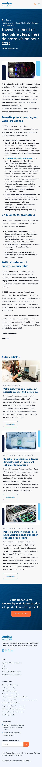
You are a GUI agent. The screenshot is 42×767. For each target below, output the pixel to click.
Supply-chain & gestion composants (14, 706)
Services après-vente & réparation (13, 709)
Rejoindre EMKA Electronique (12, 663)
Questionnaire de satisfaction (11, 675)
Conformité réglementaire (10, 694)
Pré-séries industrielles (9, 691)
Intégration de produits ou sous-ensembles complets (19, 700)
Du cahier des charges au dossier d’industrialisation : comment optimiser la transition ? (20, 462)
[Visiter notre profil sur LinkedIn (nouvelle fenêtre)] (3, 650)
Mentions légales (27, 753)
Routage (20, 455)
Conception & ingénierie (10, 685)
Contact (4, 669)
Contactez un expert (21, 613)
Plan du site (18, 755)
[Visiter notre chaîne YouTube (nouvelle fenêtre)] (12, 650)
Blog (7, 20)
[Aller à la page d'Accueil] (7, 4)
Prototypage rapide (8, 715)
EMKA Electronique (9, 455)
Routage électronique (9, 688)
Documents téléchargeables (11, 672)
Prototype (6, 385)
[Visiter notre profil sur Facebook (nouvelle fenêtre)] (6, 650)
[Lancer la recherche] (35, 4)
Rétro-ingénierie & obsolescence (13, 712)
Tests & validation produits (10, 703)
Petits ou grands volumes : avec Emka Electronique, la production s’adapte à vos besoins (20, 534)
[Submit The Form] (26, 744)
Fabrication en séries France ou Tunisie (15, 697)
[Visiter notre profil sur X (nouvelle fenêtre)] (9, 650)
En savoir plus (10, 424)
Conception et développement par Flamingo (16, 761)
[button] (39, 4)
